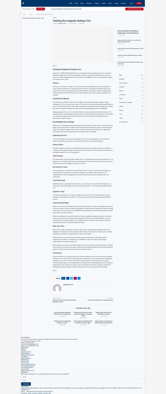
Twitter (29, 393)
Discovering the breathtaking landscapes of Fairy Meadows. (128, 32)
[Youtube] (121, 9)
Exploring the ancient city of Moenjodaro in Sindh (130, 48)
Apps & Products (26, 358)
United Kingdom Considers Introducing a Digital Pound (77, 388)
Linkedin (40, 393)
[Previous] (47, 9)
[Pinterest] (117, 9)
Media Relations (25, 353)
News (82, 3)
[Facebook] (111, 9)
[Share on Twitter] (71, 278)
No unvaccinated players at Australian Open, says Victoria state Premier (68, 9)
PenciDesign (56, 391)
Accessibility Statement (28, 366)
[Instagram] (115, 9)
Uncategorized (131, 122)
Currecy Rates (131, 83)
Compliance (24, 356)
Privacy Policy (25, 361)
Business (89, 3)
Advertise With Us (26, 352)
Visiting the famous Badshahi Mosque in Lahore (129, 55)
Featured (131, 87)
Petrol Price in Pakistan (131, 102)
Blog (70, 3)
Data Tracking (25, 369)
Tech (76, 3)
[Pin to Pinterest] (75, 278)
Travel (116, 3)
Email (49, 393)
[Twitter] (113, 9)
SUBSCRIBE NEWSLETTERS (135, 9)
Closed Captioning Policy (28, 364)
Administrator (62, 23)
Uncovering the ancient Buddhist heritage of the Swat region (130, 62)
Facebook (24, 393)
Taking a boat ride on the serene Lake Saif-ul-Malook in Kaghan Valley (83, 314)
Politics (97, 3)
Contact (23, 350)
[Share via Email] (78, 278)
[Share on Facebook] (67, 278)
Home (24, 14)
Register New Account (27, 370)
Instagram (34, 393)
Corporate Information (27, 355)
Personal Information (27, 367)
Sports (104, 3)
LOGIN (139, 3)
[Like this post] (63, 278)
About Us (23, 349)
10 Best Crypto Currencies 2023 (53, 388)
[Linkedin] (119, 9)
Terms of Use (25, 363)
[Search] (143, 3)
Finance (123, 3)
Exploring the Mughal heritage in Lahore (32, 388)
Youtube (45, 393)
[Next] (49, 9)
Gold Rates (131, 94)
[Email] (123, 9)
